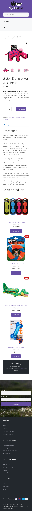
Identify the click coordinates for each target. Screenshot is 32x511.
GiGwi (6, 119)
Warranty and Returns (9, 448)
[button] (26, 43)
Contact (5, 428)
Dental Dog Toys (11, 117)
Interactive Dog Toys (20, 117)
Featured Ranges (8, 467)
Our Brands (6, 470)
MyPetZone (6, 504)
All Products (6, 464)
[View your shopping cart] (4, 27)
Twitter (5, 484)
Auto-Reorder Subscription (10, 451)
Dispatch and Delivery (9, 445)
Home (4, 36)
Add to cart (21, 109)
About (4, 426)
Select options (16, 231)
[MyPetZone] (16, 9)
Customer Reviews (8, 434)
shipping (23, 368)
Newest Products (8, 473)
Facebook (6, 486)
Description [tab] (8, 125)
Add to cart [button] (16, 273)
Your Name (4, 390)
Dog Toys (17, 36)
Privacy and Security (8, 431)
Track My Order (7, 453)
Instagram (5, 489)
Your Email (4, 396)
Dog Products (10, 36)
